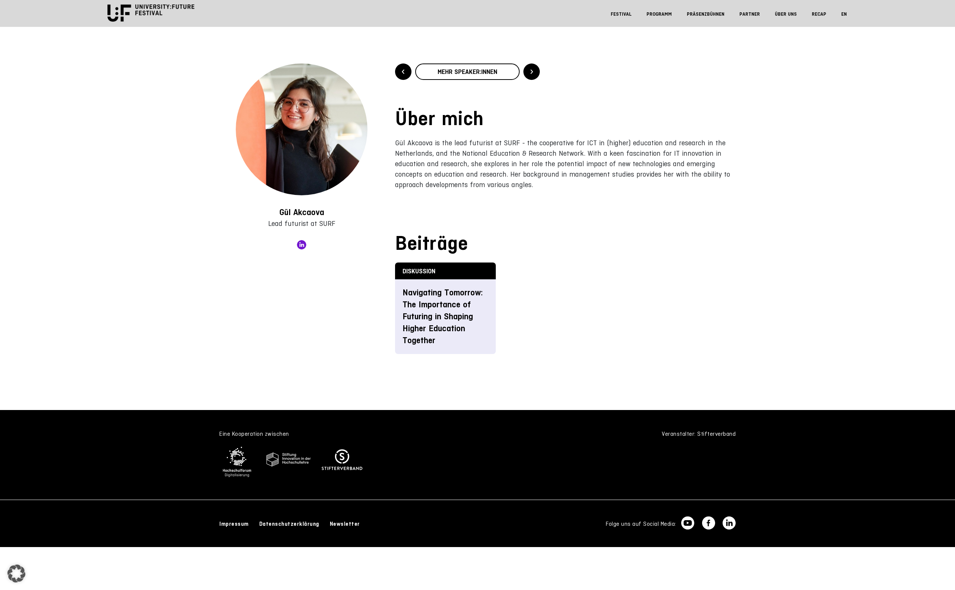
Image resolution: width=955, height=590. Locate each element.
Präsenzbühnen (705, 14)
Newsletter (345, 524)
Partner (749, 14)
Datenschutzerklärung (289, 524)
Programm (659, 14)
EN (844, 14)
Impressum (234, 524)
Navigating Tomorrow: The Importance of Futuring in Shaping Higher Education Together (443, 316)
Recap (819, 14)
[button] (16, 573)
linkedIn (301, 244)
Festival (621, 14)
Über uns (786, 14)
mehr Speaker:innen (467, 71)
